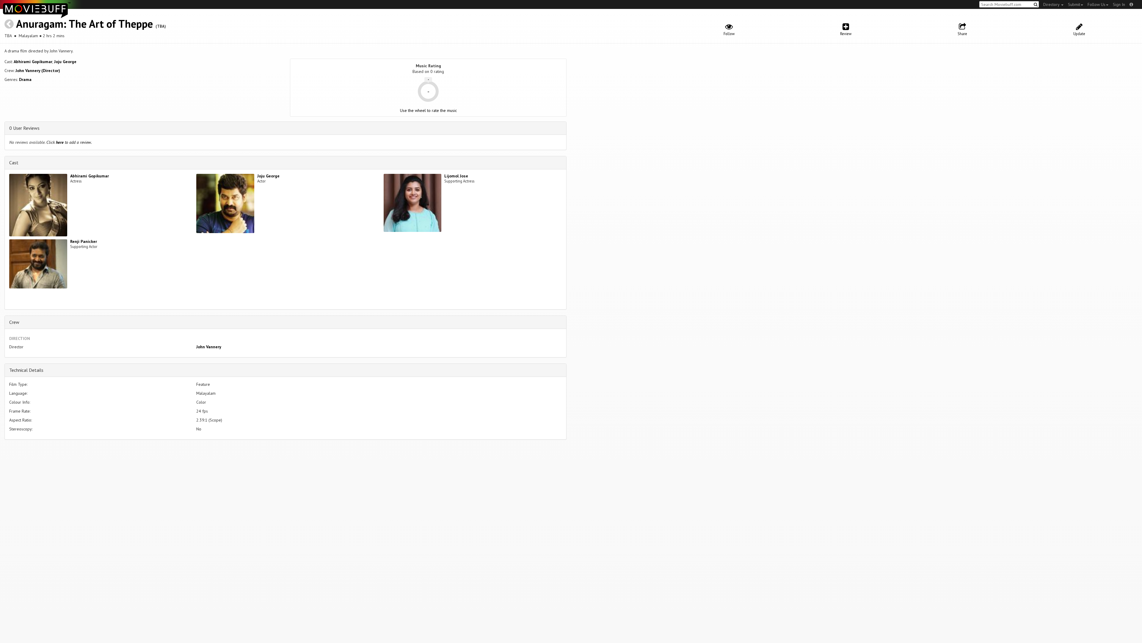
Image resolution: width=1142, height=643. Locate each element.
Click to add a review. (69, 142)
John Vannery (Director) (37, 70)
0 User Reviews (24, 128)
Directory (1052, 4)
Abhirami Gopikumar (33, 61)
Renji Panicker (83, 241)
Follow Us (1096, 4)
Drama (25, 79)
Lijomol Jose (456, 176)
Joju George (65, 61)
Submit (1074, 4)
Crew (14, 322)
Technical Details (26, 370)
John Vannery (208, 346)
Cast (13, 163)
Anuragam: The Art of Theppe (84, 24)
